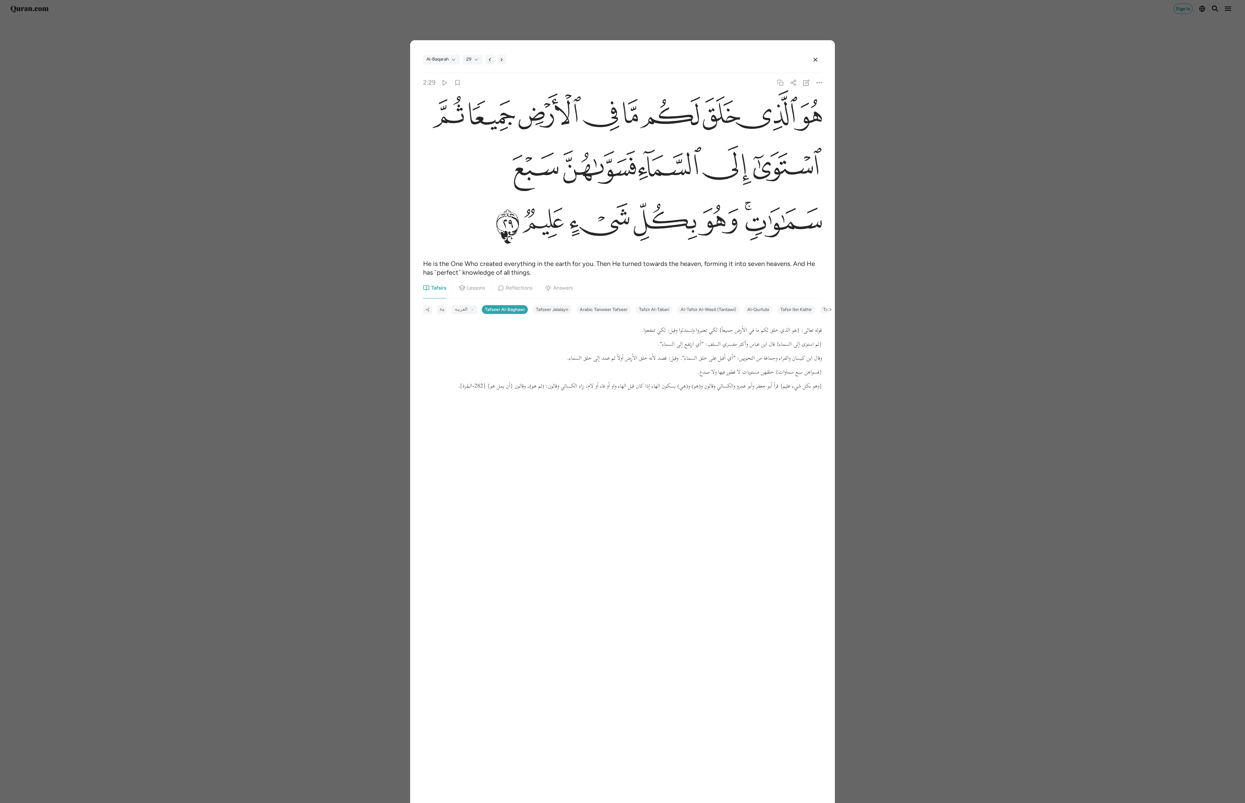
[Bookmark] (457, 82)
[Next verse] (501, 60)
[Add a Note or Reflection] (806, 82)
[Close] (815, 59)
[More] (819, 82)
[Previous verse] (490, 60)
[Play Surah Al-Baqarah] (444, 82)
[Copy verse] (780, 82)
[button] (809, 117)
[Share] (793, 82)
